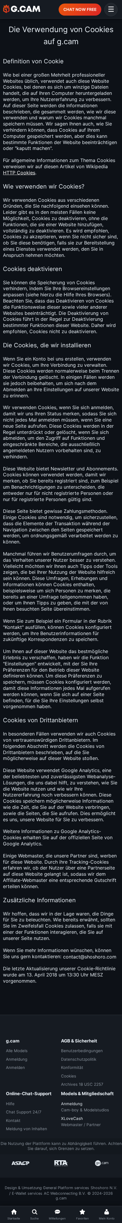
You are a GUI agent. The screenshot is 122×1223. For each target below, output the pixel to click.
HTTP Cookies (19, 173)
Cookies (68, 1076)
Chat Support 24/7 (23, 1112)
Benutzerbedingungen (82, 1050)
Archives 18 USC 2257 (82, 1084)
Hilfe (10, 1103)
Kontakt (13, 1120)
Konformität (72, 1067)
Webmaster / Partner (81, 1124)
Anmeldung (16, 1059)
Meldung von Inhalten (26, 1128)
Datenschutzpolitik (78, 1059)
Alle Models (17, 1050)
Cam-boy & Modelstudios (85, 1110)
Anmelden (15, 1067)
